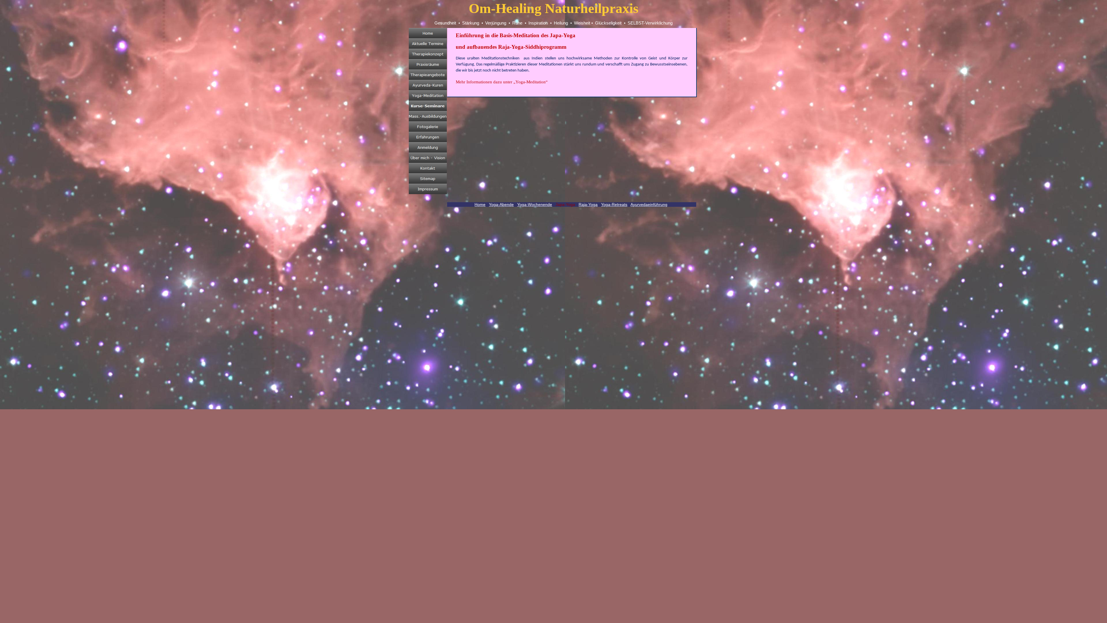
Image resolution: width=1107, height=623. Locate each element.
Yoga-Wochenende (534, 204)
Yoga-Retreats (614, 204)
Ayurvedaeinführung (648, 204)
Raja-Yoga (588, 204)
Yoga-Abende (501, 204)
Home (480, 204)
